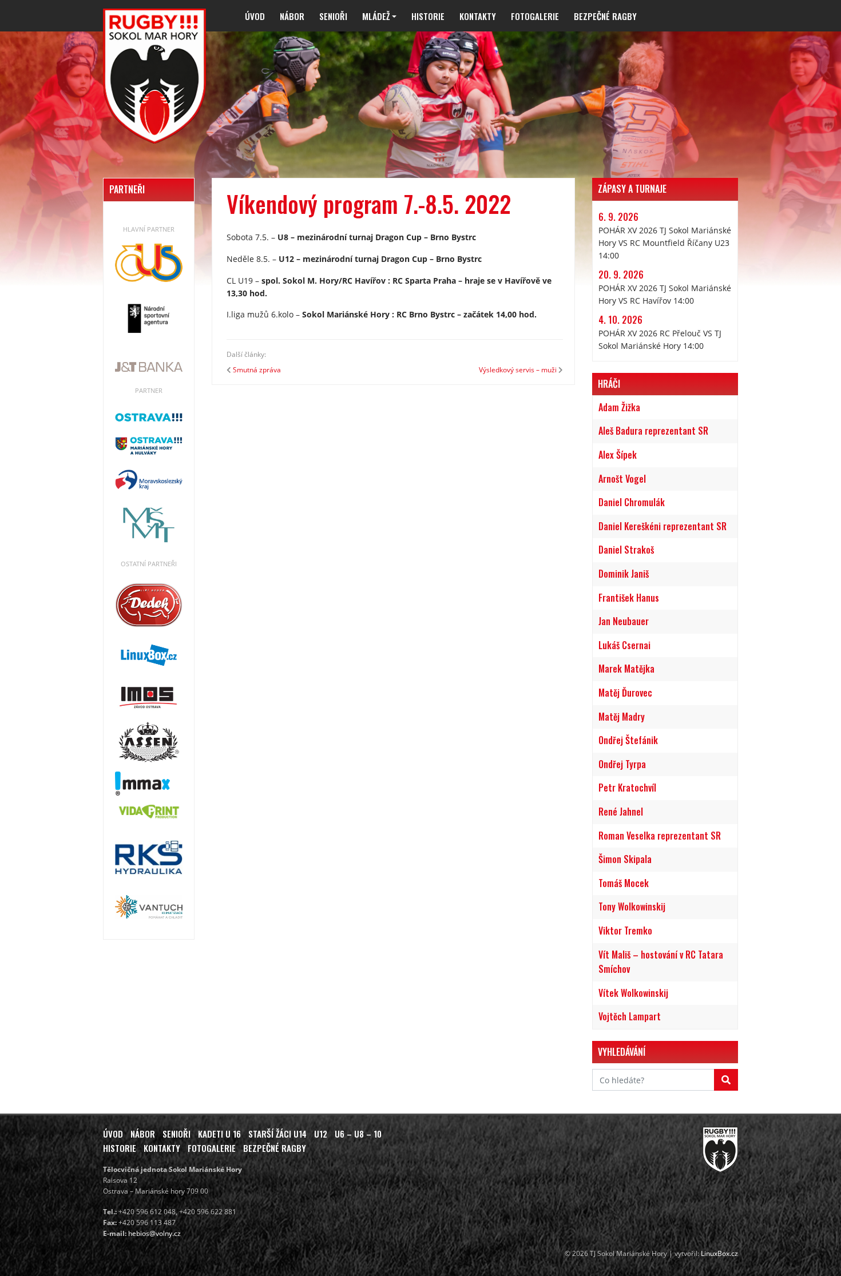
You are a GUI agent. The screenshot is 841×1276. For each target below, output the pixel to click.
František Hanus (628, 598)
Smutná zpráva (257, 370)
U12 (320, 1133)
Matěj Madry (621, 717)
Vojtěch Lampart (629, 1016)
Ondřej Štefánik (628, 740)
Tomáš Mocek (623, 883)
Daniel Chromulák (631, 502)
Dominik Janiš (623, 574)
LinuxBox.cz (719, 1253)
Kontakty (477, 16)
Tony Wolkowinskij (631, 906)
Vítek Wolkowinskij (633, 993)
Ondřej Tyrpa (622, 764)
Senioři (333, 16)
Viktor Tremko (625, 930)
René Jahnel (620, 811)
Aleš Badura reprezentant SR (653, 431)
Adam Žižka (619, 407)
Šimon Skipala (625, 859)
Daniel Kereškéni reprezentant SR (662, 526)
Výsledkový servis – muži (518, 370)
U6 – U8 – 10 (358, 1133)
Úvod (255, 16)
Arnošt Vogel (622, 479)
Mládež (376, 16)
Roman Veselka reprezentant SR (659, 835)
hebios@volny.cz (154, 1233)
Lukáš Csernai (624, 645)
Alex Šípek (617, 455)
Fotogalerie (535, 16)
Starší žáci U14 (277, 1133)
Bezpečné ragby (605, 16)
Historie (428, 16)
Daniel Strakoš (626, 549)
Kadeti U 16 (219, 1133)
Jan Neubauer (623, 621)
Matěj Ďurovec (625, 692)
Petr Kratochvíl (627, 787)
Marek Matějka (626, 668)
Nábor (292, 16)
